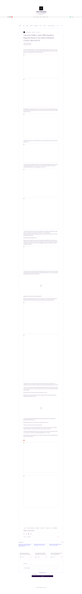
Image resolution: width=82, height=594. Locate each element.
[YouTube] (12, 16)
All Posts (20, 25)
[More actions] (58, 32)
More (57, 25)
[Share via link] (30, 533)
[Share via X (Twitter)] (26, 533)
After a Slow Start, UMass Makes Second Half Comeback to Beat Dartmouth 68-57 (25, 554)
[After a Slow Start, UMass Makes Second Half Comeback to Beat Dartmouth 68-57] (25, 548)
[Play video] (41, 286)
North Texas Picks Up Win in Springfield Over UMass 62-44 (40, 554)
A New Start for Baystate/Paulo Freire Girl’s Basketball (56, 554)
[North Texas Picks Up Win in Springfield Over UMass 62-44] (41, 548)
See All (62, 542)
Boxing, (27, 25)
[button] (62, 25)
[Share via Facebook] (23, 533)
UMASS (40, 25)
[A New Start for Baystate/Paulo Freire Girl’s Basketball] (56, 548)
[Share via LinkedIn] (28, 533)
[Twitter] (10, 16)
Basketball (35, 25)
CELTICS (44, 25)
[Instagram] (9, 16)
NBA (23, 25)
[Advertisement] (17, 2)
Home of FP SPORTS (41, 13)
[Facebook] (7, 16)
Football (31, 25)
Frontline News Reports (51, 25)
